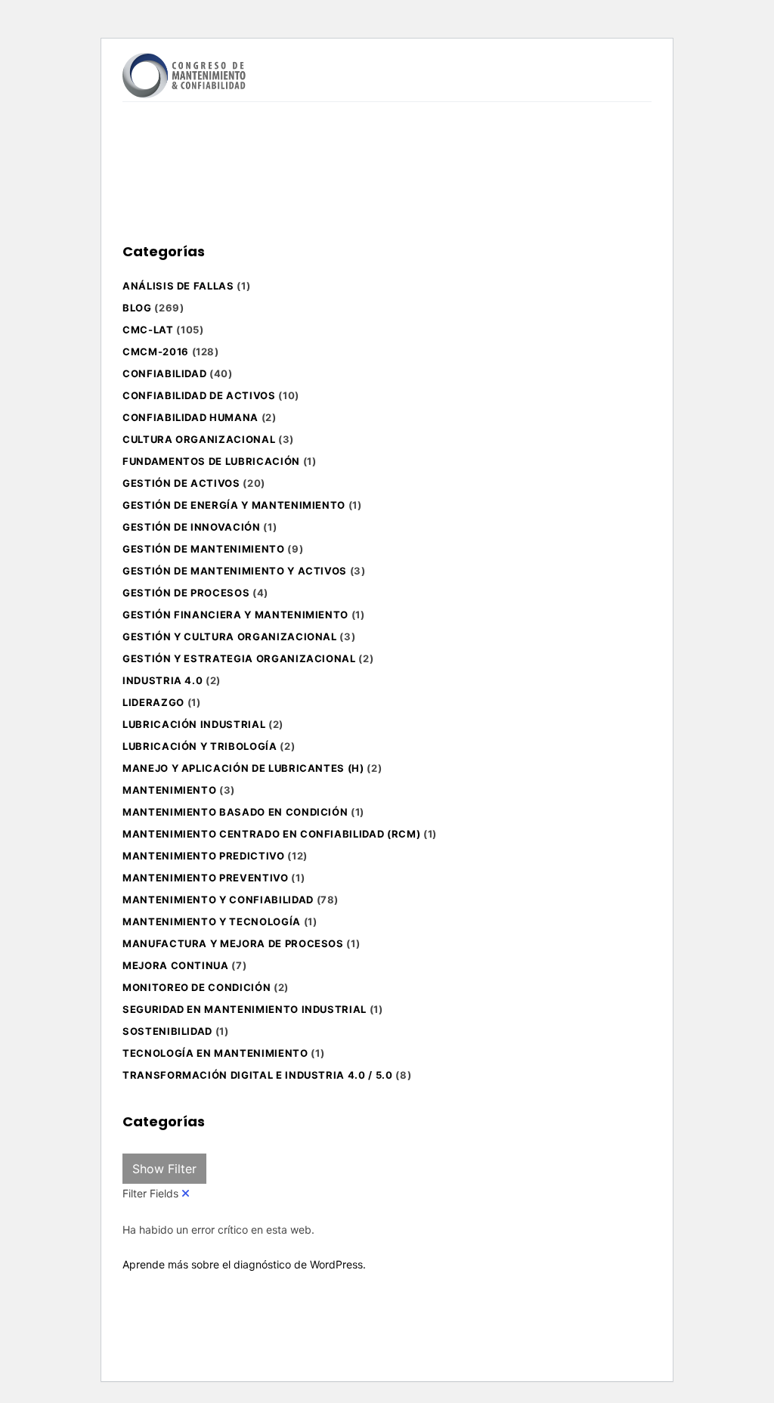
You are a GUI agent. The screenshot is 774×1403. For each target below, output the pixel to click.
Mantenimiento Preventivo (205, 878)
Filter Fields (151, 1193)
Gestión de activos (181, 483)
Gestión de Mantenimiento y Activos (234, 571)
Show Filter (164, 1168)
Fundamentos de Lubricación (211, 461)
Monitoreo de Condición (196, 987)
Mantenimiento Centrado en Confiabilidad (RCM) (271, 834)
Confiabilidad (164, 373)
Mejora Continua (175, 965)
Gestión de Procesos (185, 593)
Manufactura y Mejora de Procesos (233, 943)
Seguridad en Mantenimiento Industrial (244, 1009)
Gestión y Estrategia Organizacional (239, 658)
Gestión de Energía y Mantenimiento (233, 505)
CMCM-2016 (155, 351)
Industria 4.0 (162, 680)
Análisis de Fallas (178, 286)
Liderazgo (153, 702)
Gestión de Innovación (191, 527)
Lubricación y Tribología (199, 746)
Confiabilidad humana (190, 417)
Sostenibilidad (167, 1031)
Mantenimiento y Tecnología (211, 921)
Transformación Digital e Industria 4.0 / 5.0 (257, 1075)
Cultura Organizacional (198, 439)
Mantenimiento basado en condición (235, 812)
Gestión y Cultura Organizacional (229, 636)
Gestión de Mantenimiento (203, 549)
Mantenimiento (169, 790)
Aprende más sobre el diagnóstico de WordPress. (244, 1264)
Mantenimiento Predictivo (203, 856)
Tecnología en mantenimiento (215, 1053)
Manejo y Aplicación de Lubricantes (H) (243, 768)
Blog (137, 308)
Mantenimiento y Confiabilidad (218, 900)
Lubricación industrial (193, 724)
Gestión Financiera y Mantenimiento (235, 615)
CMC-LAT (148, 330)
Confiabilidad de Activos (199, 395)
